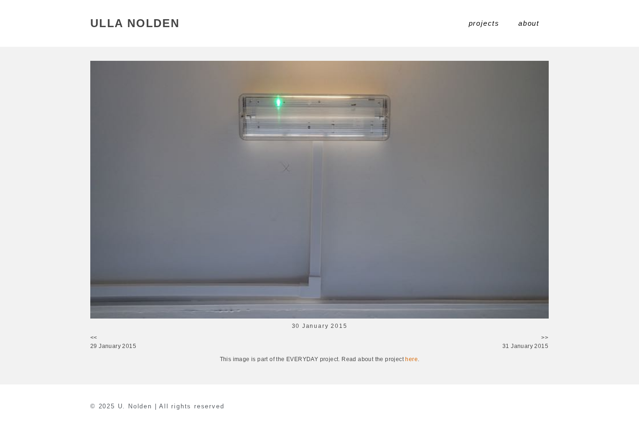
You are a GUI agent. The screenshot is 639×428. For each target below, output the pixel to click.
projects (484, 23)
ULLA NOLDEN (135, 23)
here (411, 359)
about (528, 23)
